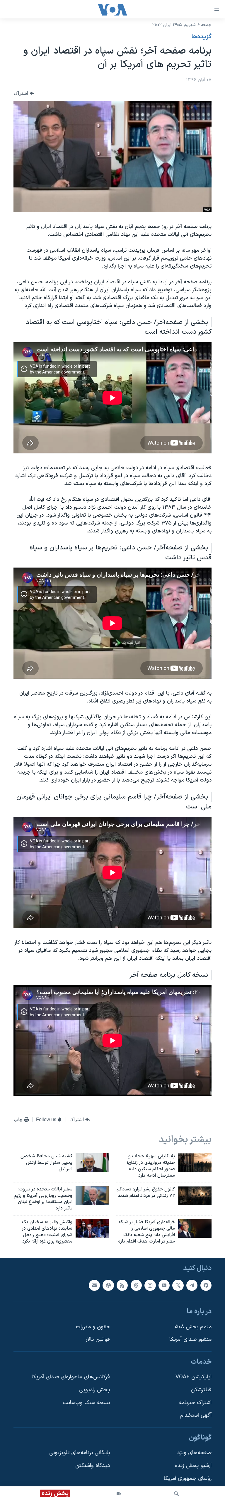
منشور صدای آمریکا (190, 1340)
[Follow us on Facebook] (206, 1285)
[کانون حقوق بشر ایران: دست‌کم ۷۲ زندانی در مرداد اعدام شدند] (195, 1195)
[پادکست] (108, 1285)
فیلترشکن (201, 1390)
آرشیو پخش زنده (193, 1466)
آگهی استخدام (196, 1416)
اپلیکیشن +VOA (193, 1377)
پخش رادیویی (94, 1390)
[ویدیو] (119, 1493)
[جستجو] (176, 1493)
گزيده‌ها (202, 37)
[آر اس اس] (122, 1285)
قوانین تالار (98, 1340)
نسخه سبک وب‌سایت (86, 1403)
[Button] (24, 93)
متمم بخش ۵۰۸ (193, 1327)
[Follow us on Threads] (136, 1285)
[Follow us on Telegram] (191, 1285)
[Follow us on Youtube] (164, 1285)
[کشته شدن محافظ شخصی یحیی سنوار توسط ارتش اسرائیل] (92, 1162)
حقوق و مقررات (93, 1327)
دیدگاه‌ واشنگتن (92, 1466)
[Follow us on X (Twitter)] (177, 1285)
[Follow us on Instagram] (150, 1285)
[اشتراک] (94, 1285)
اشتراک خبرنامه (195, 1403)
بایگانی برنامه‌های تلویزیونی (79, 1453)
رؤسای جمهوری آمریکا (188, 1479)
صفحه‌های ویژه (194, 1453)
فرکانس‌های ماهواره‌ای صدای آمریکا (71, 1377)
